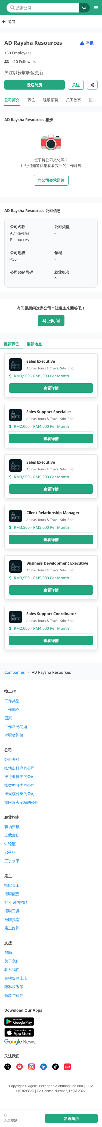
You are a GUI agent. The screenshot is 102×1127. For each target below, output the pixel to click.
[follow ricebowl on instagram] (31, 1067)
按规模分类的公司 (19, 793)
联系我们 (12, 969)
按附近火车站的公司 (21, 802)
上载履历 (12, 835)
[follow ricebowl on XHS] (67, 1067)
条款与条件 (13, 995)
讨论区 (10, 843)
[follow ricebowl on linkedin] (43, 1067)
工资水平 (12, 861)
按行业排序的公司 (19, 776)
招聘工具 (12, 910)
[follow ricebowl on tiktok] (55, 1067)
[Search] (84, 7)
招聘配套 (12, 893)
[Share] (92, 85)
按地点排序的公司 (19, 768)
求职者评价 (13, 735)
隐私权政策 (13, 986)
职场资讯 (12, 826)
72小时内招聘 (16, 902)
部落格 (10, 852)
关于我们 (12, 961)
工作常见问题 (15, 726)
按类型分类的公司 (19, 785)
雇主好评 (12, 928)
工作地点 (12, 709)
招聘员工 (12, 885)
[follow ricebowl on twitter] (7, 1067)
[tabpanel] (51, 506)
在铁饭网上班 (15, 978)
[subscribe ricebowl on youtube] (19, 1067)
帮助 (8, 952)
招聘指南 (12, 919)
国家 (8, 718)
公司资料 (12, 759)
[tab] (11, 344)
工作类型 (12, 700)
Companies (14, 672)
